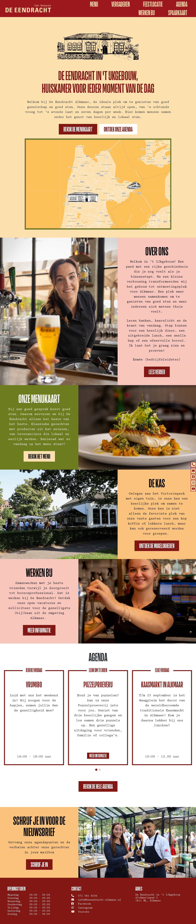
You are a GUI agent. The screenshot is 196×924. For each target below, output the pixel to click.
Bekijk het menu (39, 456)
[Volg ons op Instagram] (193, 482)
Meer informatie (39, 630)
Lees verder (157, 372)
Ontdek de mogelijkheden (156, 545)
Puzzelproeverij (98, 685)
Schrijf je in (39, 864)
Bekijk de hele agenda (98, 786)
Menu (94, 4)
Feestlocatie (153, 4)
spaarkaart (177, 12)
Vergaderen (120, 4)
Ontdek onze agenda (118, 129)
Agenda (181, 4)
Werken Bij (147, 12)
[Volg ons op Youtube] (193, 488)
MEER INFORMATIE (98, 755)
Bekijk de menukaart (78, 129)
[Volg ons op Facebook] (193, 476)
